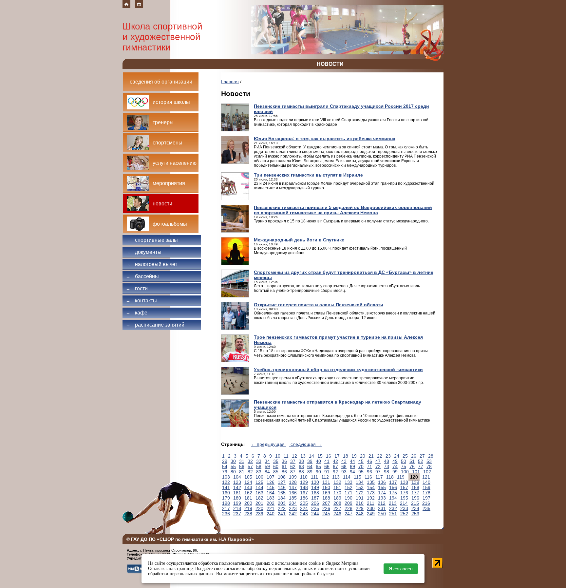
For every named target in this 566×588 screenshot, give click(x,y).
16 (328, 456)
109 (293, 477)
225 (315, 508)
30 (233, 461)
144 (259, 487)
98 (386, 471)
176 (404, 492)
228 (348, 508)
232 (393, 508)
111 (314, 477)
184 (282, 498)
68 (344, 466)
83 (258, 471)
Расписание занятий (155, 325)
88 (301, 471)
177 (415, 492)
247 (348, 513)
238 (248, 513)
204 (293, 503)
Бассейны (142, 276)
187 (315, 498)
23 (388, 456)
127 (282, 482)
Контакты (141, 300)
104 (237, 477)
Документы (143, 252)
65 (318, 466)
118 (390, 477)
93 (344, 471)
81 (241, 471)
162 (248, 492)
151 (337, 487)
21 (371, 456)
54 (224, 466)
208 (337, 503)
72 (378, 466)
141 (226, 487)
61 (284, 466)
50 (403, 461)
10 (277, 456)
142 (237, 487)
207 (326, 503)
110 (304, 477)
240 (270, 513)
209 (348, 503)
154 (371, 487)
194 (393, 498)
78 (429, 466)
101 (416, 471)
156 (393, 487)
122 (226, 482)
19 (354, 456)
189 (337, 498)
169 (326, 492)
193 (382, 498)
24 (396, 456)
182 (259, 498)
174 (382, 492)
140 (426, 482)
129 (304, 482)
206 (315, 503)
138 (404, 482)
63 (301, 466)
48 (386, 461)
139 (415, 482)
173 (371, 492)
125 (259, 482)
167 (304, 492)
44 (352, 461)
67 (335, 466)
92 (335, 471)
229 (360, 508)
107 (270, 477)
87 (292, 471)
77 (420, 466)
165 (282, 492)
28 (430, 456)
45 (361, 461)
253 (415, 513)
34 (267, 461)
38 (301, 461)
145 (270, 487)
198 (226, 503)
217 (226, 508)
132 (337, 482)
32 (250, 461)
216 (426, 503)
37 (292, 461)
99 (395, 471)
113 (336, 477)
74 (395, 466)
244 (315, 513)
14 (311, 456)
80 (233, 471)
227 (337, 508)
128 (293, 482)
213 (393, 503)
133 (348, 482)
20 (362, 456)
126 (270, 482)
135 (371, 482)
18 (345, 456)
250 (382, 513)
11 (286, 456)
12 (294, 456)
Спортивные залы (152, 240)
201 (259, 503)
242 (293, 513)
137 (393, 482)
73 (386, 466)
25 (405, 456)
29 (224, 461)
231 (382, 508)
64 (309, 466)
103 (226, 477)
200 (248, 503)
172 (360, 492)
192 (371, 498)
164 (270, 492)
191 (360, 498)
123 (237, 482)
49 (395, 461)
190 (348, 498)
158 (415, 487)
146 (282, 487)
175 (393, 492)
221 (270, 508)
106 (259, 477)
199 (237, 503)
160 (226, 492)
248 (360, 513)
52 (420, 461)
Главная (230, 81)
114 (346, 477)
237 (237, 513)
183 (270, 498)
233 (404, 508)
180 (237, 498)
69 (352, 466)
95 (361, 471)
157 (404, 487)
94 (352, 471)
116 (368, 477)
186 (304, 498)
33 (258, 461)
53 (429, 461)
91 (327, 471)
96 (369, 471)
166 (293, 492)
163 (259, 492)
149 (315, 487)
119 (401, 477)
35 (275, 461)
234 (415, 508)
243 (304, 513)
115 (357, 477)
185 (293, 498)
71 (369, 466)
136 (382, 482)
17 (337, 456)
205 (304, 503)
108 (282, 477)
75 (403, 466)
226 (326, 508)
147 (293, 487)
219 (248, 508)
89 (309, 471)
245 (326, 513)
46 (369, 461)
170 (337, 492)
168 (315, 492)
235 (426, 508)
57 (250, 466)
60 (275, 466)
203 (282, 503)
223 (293, 508)
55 (233, 466)
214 (404, 503)
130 (315, 482)
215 (415, 503)
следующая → (305, 444)
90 (318, 471)
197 (426, 498)
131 (326, 482)
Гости (137, 288)
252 (404, 513)
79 (224, 471)
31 (241, 461)
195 (404, 498)
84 (267, 471)
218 (237, 508)
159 (426, 487)
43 (344, 461)
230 (371, 508)
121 (426, 477)
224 (304, 508)
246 (337, 513)
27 (422, 456)
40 (318, 461)
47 (378, 461)
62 (292, 466)
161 (237, 492)
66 (327, 466)
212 (382, 503)
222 (282, 508)
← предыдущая (268, 444)
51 (412, 461)
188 (326, 498)
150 (326, 487)
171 (348, 492)
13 (303, 456)
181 (248, 498)
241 (282, 513)
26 (413, 456)
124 (248, 482)
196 (415, 498)
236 (226, 513)
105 (248, 477)
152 (348, 487)
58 (258, 466)
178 (426, 492)
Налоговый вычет (151, 264)
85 (275, 471)
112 (325, 477)
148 (304, 487)
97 (378, 471)
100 (405, 471)
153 (360, 487)
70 (361, 466)
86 (284, 471)
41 (327, 461)
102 (427, 471)
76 (412, 466)
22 (379, 456)
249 (371, 513)
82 (250, 471)
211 (370, 503)
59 (267, 466)
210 (360, 503)
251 (393, 513)
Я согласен (401, 568)
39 (309, 461)
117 (379, 477)
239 (259, 513)
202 (270, 503)
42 (335, 461)
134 (360, 482)
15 (320, 456)
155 (382, 487)
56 (241, 466)
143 (248, 487)
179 (226, 498)
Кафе (136, 312)
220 (259, 508)
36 (284, 461)
